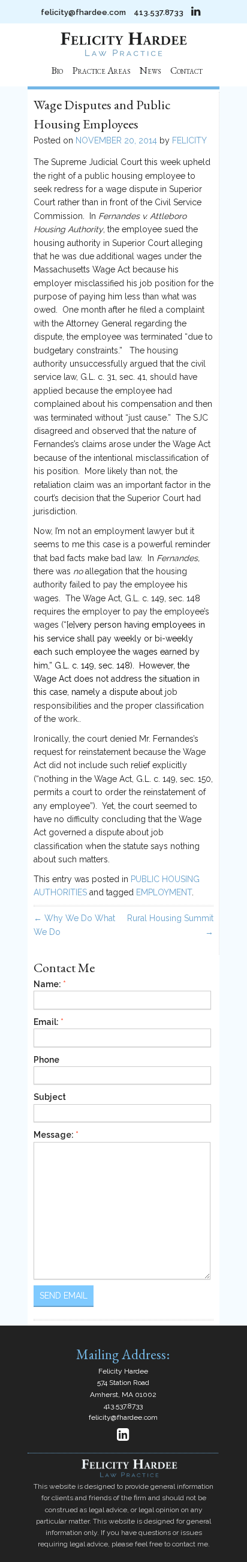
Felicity (189, 140)
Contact (186, 70)
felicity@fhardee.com (83, 12)
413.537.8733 (158, 12)
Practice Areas (101, 70)
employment (164, 892)
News (150, 70)
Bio (57, 70)
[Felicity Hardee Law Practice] (124, 53)
